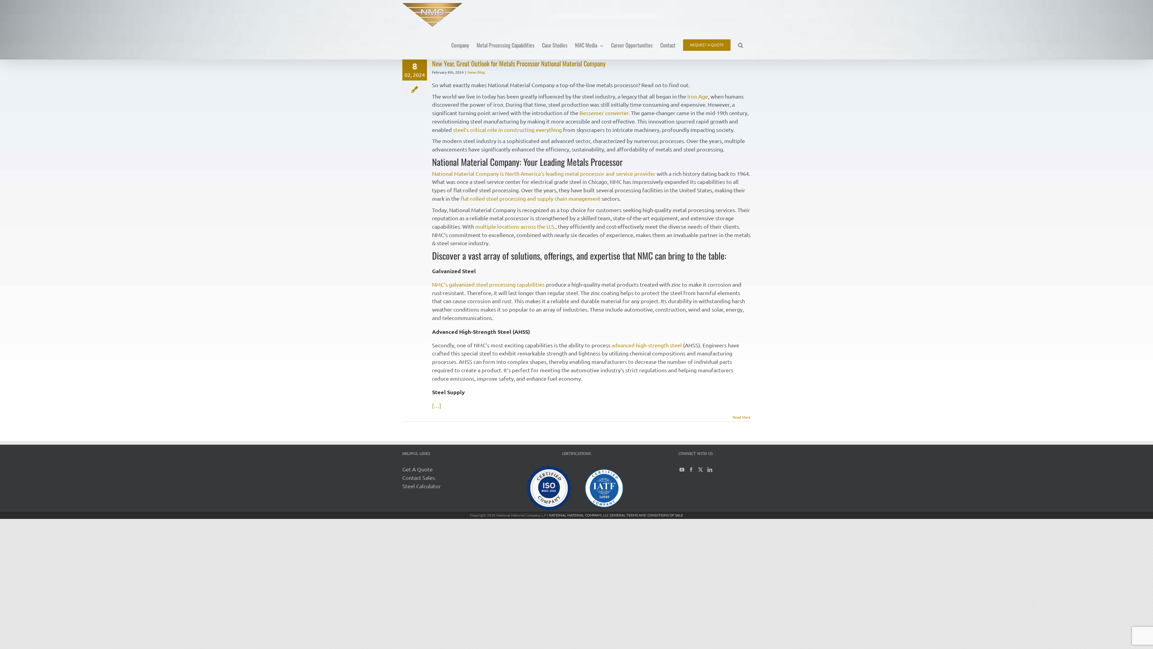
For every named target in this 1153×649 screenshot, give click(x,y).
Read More (742, 417)
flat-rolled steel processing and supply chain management (531, 198)
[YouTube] (681, 469)
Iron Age (697, 96)
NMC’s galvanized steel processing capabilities (488, 284)
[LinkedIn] (709, 469)
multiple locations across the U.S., (516, 226)
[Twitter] (700, 469)
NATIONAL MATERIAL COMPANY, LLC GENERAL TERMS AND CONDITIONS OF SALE (616, 515)
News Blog (476, 72)
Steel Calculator (421, 486)
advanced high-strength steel (647, 345)
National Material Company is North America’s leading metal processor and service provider (543, 173)
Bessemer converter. (605, 113)
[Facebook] (691, 469)
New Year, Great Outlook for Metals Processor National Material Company (519, 63)
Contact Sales (418, 477)
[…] (436, 405)
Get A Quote (417, 469)
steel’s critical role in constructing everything (507, 129)
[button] (740, 44)
